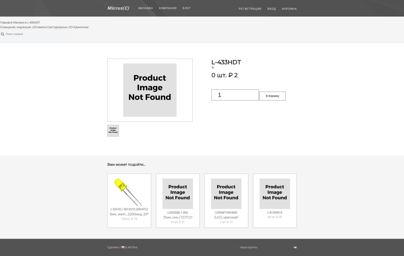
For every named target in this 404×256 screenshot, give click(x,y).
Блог (187, 8)
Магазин (145, 8)
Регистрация (250, 8)
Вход (271, 8)
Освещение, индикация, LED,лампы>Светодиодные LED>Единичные (44, 27)
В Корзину (272, 96)
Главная (5, 22)
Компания (168, 8)
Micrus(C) (118, 8)
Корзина (289, 8)
